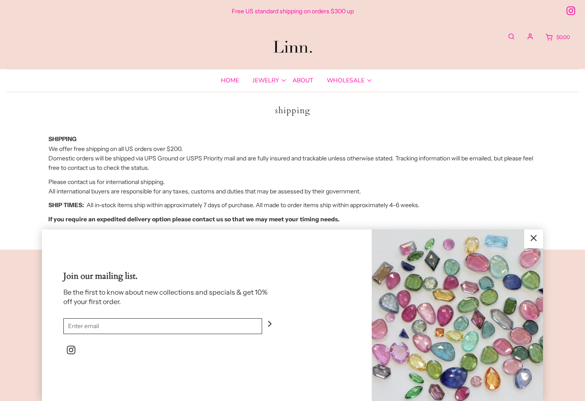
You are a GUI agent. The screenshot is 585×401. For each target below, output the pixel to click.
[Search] (507, 36)
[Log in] (525, 36)
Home (230, 80)
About (302, 80)
